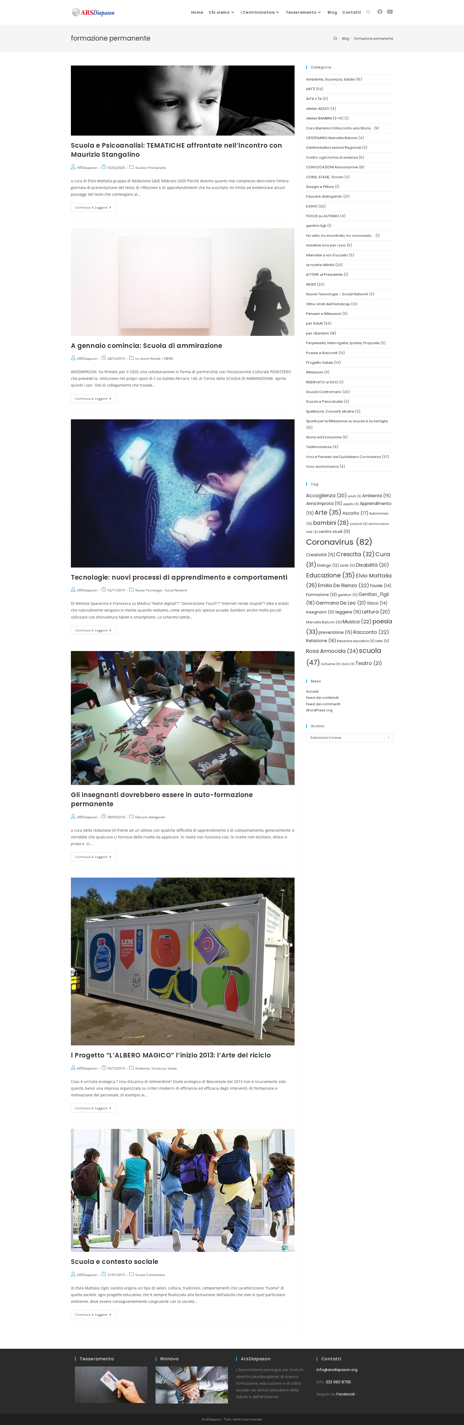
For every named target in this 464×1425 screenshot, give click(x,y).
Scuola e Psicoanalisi (150, 167)
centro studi (334, 531)
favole (381, 585)
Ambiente (376, 496)
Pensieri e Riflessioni (323, 313)
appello (351, 504)
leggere (348, 612)
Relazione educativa (356, 641)
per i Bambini (317, 333)
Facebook (345, 1394)
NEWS (168, 358)
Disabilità (372, 565)
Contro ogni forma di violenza (332, 157)
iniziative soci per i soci (326, 245)
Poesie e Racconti (322, 352)
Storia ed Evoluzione (324, 437)
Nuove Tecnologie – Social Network (337, 294)
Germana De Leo (341, 602)
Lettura (376, 611)
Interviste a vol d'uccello (327, 255)
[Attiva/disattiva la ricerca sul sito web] (368, 12)
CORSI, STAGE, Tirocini (324, 177)
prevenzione (336, 632)
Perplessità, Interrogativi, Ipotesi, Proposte (342, 343)
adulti (354, 496)
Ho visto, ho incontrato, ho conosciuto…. (340, 235)
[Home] (335, 38)
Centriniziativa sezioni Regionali (333, 147)
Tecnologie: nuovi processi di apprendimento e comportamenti (179, 577)
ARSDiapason (87, 167)
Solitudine (330, 664)
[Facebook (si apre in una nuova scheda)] (380, 11)
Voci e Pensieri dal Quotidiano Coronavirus (343, 456)
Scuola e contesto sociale (114, 1261)
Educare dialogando (150, 817)
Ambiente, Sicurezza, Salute (156, 1068)
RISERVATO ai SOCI (322, 382)
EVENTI (311, 206)
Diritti (347, 565)
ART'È (310, 89)
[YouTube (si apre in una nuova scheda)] (390, 11)
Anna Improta (324, 503)
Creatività (320, 555)
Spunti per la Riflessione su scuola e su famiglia (347, 421)
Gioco (377, 603)
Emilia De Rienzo (343, 585)
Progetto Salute (319, 362)
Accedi (312, 691)
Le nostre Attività (148, 358)
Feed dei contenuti (322, 697)
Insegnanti (320, 612)
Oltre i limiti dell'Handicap (328, 304)
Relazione (321, 641)
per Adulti (314, 323)
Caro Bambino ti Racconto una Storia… (339, 128)
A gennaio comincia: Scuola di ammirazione (146, 345)
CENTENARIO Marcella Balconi (331, 137)
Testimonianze (319, 446)
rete (382, 641)
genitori (348, 594)
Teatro (369, 663)
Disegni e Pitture (320, 186)
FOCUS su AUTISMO (322, 216)
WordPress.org (319, 710)
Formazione (321, 594)
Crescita (355, 554)
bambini (331, 523)
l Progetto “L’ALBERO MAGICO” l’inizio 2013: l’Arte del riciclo (171, 1055)
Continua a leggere (95, 206)
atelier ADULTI (317, 108)
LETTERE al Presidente (324, 274)
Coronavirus (339, 541)
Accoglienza (326, 495)
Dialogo (328, 565)
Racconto (371, 632)
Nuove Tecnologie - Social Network (161, 590)
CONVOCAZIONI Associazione (332, 167)
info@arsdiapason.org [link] (337, 1369)
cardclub (359, 524)
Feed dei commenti (323, 704)
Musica (357, 621)
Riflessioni (314, 372)
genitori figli (316, 225)
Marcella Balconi (324, 622)
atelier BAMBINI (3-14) (324, 118)
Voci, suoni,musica (322, 466)
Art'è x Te (314, 98)
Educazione (330, 575)
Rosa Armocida (332, 651)
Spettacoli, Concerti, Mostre (330, 411)
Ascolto (355, 513)
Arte (328, 512)
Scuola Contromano (150, 1275)
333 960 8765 (338, 1382)
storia (348, 664)
